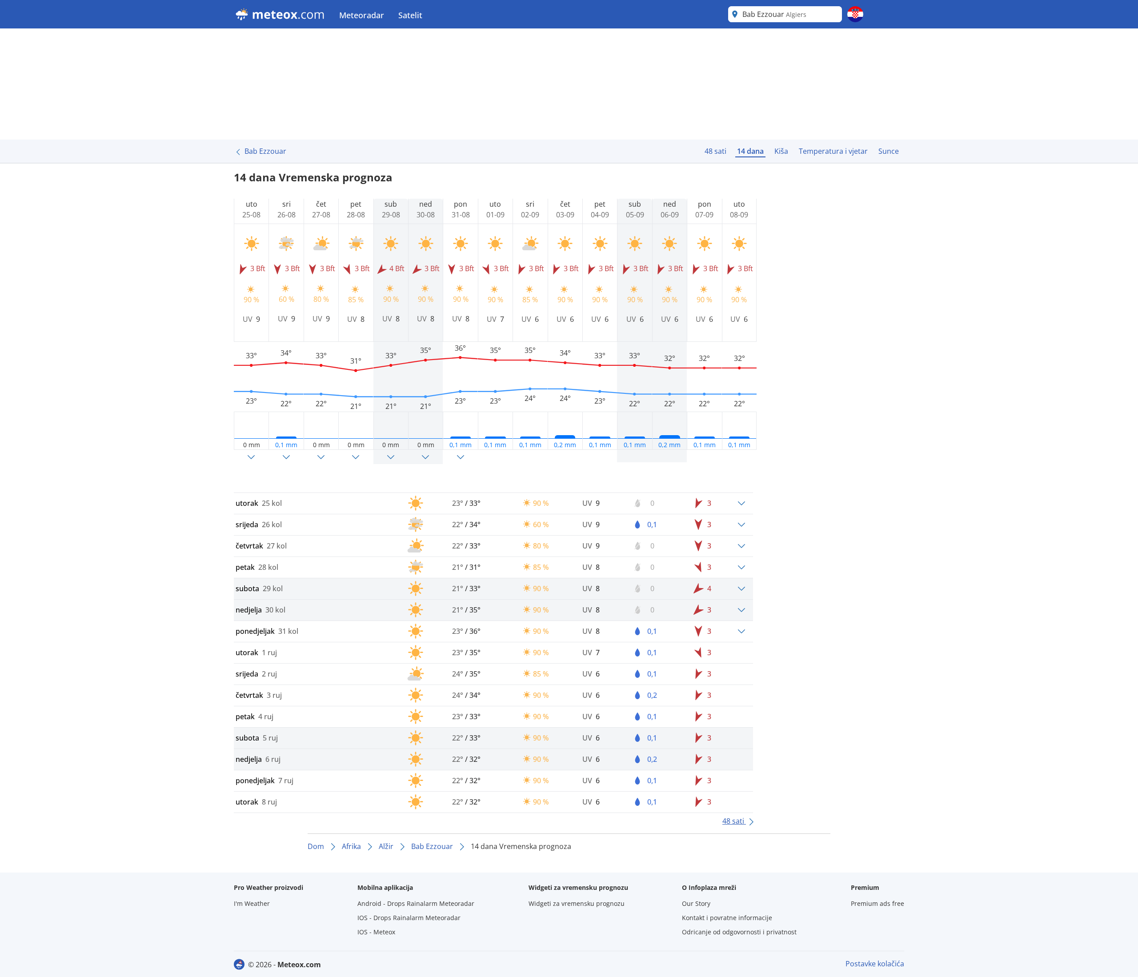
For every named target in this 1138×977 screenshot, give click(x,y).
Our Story (696, 903)
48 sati (715, 151)
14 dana (750, 151)
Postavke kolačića (874, 964)
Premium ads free (877, 903)
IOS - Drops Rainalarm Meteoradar (409, 917)
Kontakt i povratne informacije (727, 917)
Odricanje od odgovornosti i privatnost (739, 932)
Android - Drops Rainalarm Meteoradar (415, 903)
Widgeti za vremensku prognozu (577, 903)
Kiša (781, 151)
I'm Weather (252, 903)
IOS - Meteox (376, 932)
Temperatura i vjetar (833, 151)
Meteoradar (361, 15)
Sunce (888, 151)
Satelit (410, 15)
